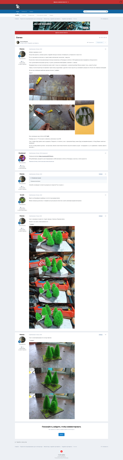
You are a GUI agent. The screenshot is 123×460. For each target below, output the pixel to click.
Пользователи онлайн (42, 15)
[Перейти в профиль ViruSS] (22, 200)
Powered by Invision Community (61, 457)
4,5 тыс (23, 207)
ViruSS (22, 195)
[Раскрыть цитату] (31, 178)
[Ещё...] (105, 49)
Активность (24, 11)
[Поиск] (106, 11)
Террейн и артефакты (33, 43)
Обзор (17, 11)
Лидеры (51, 15)
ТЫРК (47, 136)
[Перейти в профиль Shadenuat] (22, 158)
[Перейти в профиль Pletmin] (17, 42)
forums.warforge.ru (62, 456)
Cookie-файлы (61, 454)
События (24, 15)
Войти (61, 434)
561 (23, 61)
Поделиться (91, 42)
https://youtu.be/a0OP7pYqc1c (46, 156)
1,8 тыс (22, 165)
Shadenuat (22, 153)
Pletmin (26, 41)
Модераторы (31, 15)
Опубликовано (35, 49)
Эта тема (101, 11)
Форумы (17, 15)
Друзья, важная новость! (60, 2)
